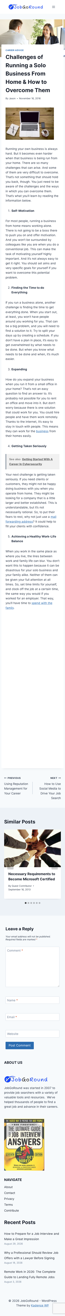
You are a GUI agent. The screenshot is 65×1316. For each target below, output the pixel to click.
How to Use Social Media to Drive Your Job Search (50, 788)
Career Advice (15, 50)
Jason (12, 98)
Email (12, 1017)
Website (12, 1034)
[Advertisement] (32, 649)
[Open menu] (53, 7)
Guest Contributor (22, 885)
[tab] (26, 903)
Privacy (9, 1199)
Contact (9, 1193)
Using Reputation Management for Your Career (16, 786)
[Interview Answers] (24, 1145)
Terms (8, 1204)
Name (12, 1000)
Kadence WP (40, 1305)
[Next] (54, 864)
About (8, 1187)
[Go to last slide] (10, 864)
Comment (15, 950)
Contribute (11, 1210)
